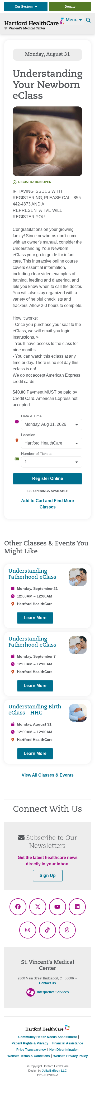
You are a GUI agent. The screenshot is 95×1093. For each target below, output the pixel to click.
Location (28, 435)
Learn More (35, 617)
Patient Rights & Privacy (30, 1043)
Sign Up (48, 875)
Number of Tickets (36, 453)
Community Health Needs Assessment (47, 1037)
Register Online (47, 478)
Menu (72, 20)
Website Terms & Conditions (28, 1056)
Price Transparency (31, 1050)
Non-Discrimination (63, 1050)
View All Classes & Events (48, 775)
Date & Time (31, 416)
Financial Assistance (67, 1043)
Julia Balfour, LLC (54, 1070)
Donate (70, 6)
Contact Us (47, 983)
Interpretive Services (53, 992)
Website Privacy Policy (70, 1056)
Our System (25, 6)
